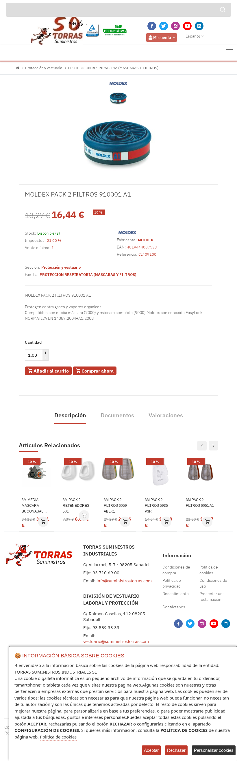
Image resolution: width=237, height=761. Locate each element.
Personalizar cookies (214, 750)
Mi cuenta (162, 37)
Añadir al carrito (50, 371)
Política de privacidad (171, 583)
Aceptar (151, 750)
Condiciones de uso (213, 583)
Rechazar (176, 750)
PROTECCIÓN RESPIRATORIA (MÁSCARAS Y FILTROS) (113, 68)
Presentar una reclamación (212, 596)
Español (193, 36)
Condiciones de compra (176, 569)
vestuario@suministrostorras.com (116, 641)
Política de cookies (208, 569)
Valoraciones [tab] (166, 415)
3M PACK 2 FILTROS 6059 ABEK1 (115, 505)
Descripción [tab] (70, 415)
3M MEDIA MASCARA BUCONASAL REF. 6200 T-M (33, 506)
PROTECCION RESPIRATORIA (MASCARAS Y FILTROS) (88, 274)
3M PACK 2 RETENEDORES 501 (76, 505)
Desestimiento (175, 593)
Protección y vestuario (43, 68)
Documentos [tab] (117, 415)
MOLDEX (145, 240)
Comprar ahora (97, 371)
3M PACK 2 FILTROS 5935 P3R (156, 505)
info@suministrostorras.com (124, 581)
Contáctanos (173, 606)
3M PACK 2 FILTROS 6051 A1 (200, 503)
